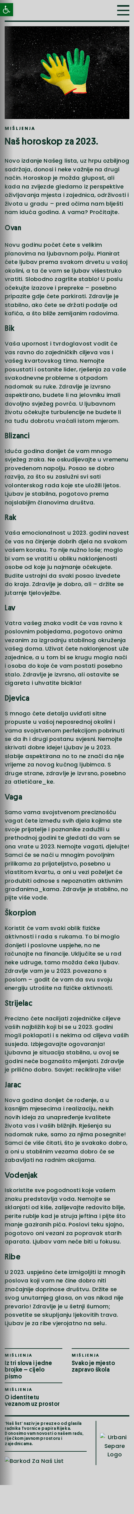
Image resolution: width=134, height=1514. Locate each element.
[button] (123, 10)
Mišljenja (20, 128)
